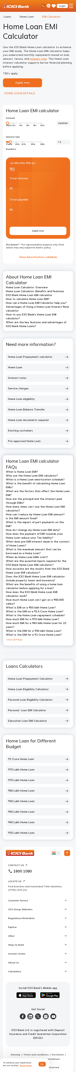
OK (42, 1064)
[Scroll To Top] (67, 853)
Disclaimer (58, 1054)
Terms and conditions (36, 1054)
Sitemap (15, 1054)
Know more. (26, 1065)
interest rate (38, 58)
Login (62, 5)
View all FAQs (14, 639)
